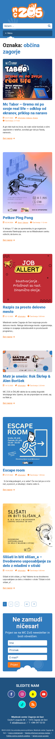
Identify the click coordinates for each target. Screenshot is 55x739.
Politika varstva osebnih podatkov (18, 736)
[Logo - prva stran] (27, 11)
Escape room (14, 470)
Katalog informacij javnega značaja (37, 733)
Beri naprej (7, 138)
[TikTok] (22, 704)
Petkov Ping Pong (18, 218)
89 (27, 604)
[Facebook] (11, 694)
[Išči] (49, 26)
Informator (21, 118)
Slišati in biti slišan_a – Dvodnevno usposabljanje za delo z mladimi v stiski (27, 561)
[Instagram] (22, 694)
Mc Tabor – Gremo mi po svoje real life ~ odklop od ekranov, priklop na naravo (25, 108)
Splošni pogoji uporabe (40, 736)
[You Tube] (43, 694)
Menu (9, 33)
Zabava (29, 118)
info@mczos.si (19, 722)
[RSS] (33, 704)
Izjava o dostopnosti (15, 733)
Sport (20, 222)
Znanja (35, 118)
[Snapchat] (32, 694)
